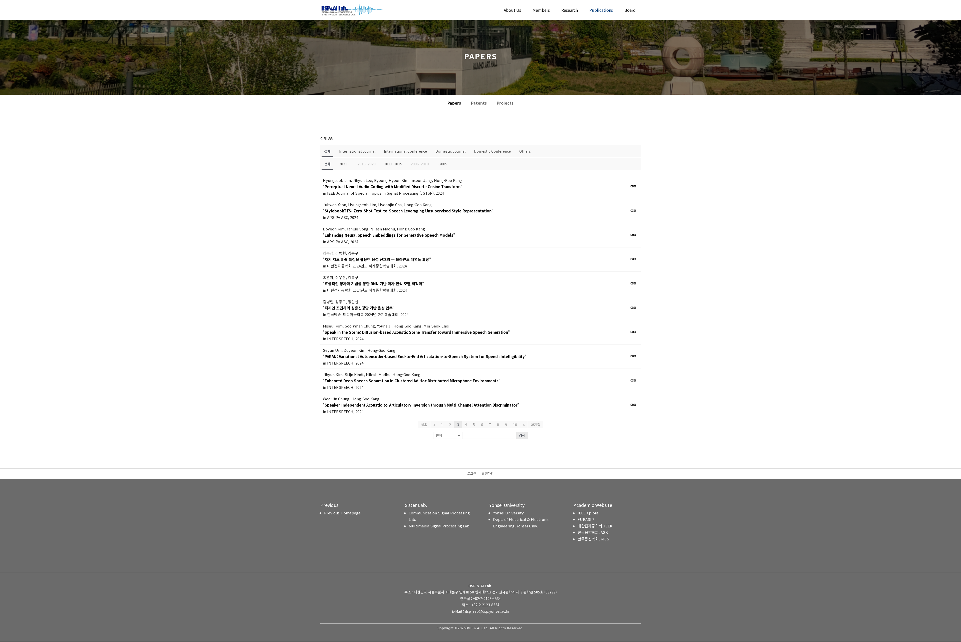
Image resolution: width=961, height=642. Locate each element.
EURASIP (586, 519)
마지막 (536, 424)
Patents (479, 103)
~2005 (442, 163)
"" (392, 186)
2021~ (344, 163)
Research (569, 10)
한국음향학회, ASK (593, 532)
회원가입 (488, 474)
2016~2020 (367, 163)
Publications (601, 10)
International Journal (357, 151)
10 (515, 424)
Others (525, 151)
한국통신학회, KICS (593, 538)
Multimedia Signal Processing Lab (439, 525)
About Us (512, 10)
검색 (522, 435)
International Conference (405, 151)
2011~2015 (393, 163)
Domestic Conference (492, 151)
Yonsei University (508, 512)
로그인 (471, 474)
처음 (424, 424)
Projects (505, 103)
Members (541, 10)
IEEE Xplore (588, 512)
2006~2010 (420, 163)
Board (630, 10)
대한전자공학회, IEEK (595, 525)
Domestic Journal (450, 151)
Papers (454, 103)
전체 (327, 151)
